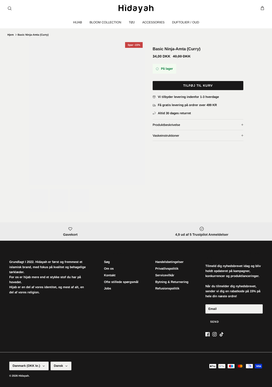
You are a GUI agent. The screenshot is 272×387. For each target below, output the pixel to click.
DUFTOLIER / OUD (185, 22)
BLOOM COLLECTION (105, 22)
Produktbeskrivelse (166, 125)
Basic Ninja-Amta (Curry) (33, 34)
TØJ (132, 22)
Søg (107, 262)
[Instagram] (214, 334)
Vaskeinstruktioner (166, 135)
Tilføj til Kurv (198, 85)
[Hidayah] (136, 8)
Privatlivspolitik (166, 268)
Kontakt (109, 275)
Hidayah (24, 375)
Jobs (107, 288)
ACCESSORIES (153, 22)
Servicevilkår (164, 275)
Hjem (10, 34)
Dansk (58, 366)
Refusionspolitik (167, 288)
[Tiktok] (221, 334)
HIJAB (77, 22)
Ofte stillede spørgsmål (121, 282)
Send (214, 321)
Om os (109, 268)
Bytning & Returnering (171, 282)
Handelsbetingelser (169, 262)
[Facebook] (207, 334)
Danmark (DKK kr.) (26, 366)
